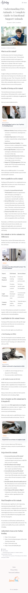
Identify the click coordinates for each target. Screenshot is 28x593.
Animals (4, 549)
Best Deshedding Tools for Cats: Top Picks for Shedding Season (13, 125)
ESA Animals (5, 550)
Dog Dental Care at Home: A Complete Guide (13, 439)
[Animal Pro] (5, 2)
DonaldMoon (18, 22)
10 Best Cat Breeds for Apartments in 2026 (13, 366)
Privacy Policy (14, 570)
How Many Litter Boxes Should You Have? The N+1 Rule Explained (14, 267)
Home (14, 567)
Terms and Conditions (14, 572)
